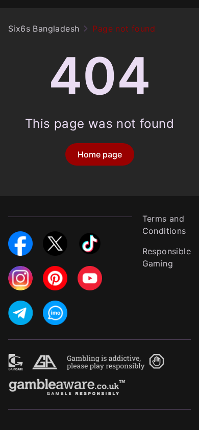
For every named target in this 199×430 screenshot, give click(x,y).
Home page (100, 154)
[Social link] (20, 237)
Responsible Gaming (166, 257)
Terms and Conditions (164, 224)
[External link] (15, 360)
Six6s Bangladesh (43, 28)
